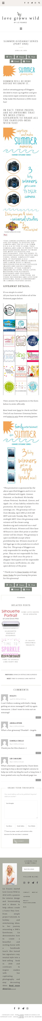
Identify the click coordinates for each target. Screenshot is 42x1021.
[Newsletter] (32, 3)
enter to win (12, 417)
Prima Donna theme (22, 1014)
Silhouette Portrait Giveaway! (10, 633)
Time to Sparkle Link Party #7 (23, 678)
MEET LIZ (35, 892)
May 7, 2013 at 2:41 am (17, 762)
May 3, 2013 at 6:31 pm (17, 744)
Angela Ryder (16, 723)
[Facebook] (25, 3)
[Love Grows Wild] (21, 17)
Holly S (13, 696)
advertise (26, 896)
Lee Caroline (15, 759)
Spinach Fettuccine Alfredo (25, 674)
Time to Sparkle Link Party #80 (11, 660)
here (19, 410)
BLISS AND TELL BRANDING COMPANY (30, 1017)
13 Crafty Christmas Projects (30, 643)
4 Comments (21, 597)
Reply (38, 717)
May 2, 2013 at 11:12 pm (17, 726)
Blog (24, 907)
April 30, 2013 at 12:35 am (18, 699)
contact (26, 892)
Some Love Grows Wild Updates (30, 613)
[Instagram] (35, 3)
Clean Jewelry (22, 572)
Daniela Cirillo (17, 741)
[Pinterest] (28, 3)
